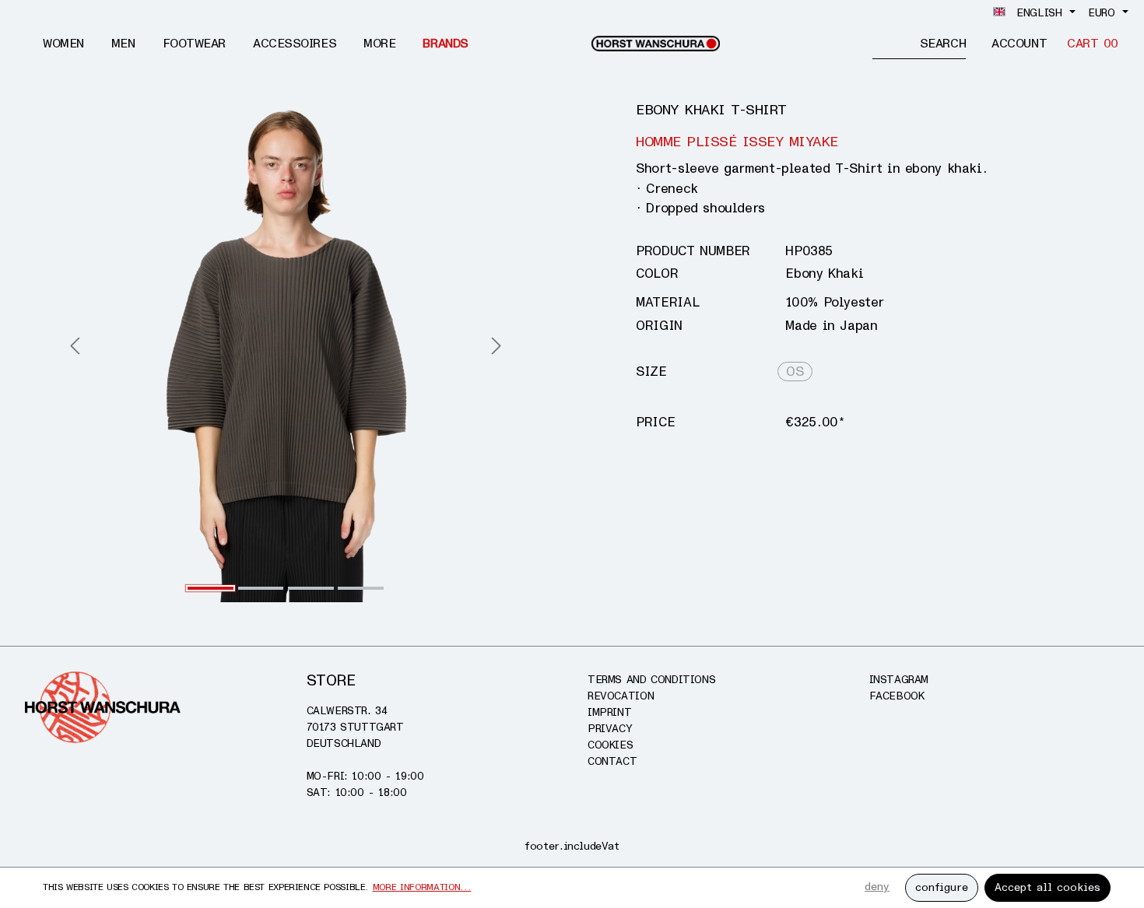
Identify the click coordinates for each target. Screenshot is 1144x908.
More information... (422, 887)
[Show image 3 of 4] (311, 588)
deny (877, 886)
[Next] (496, 347)
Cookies (610, 745)
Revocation (621, 696)
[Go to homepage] (655, 43)
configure (941, 887)
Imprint (609, 712)
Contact (612, 761)
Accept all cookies (1047, 887)
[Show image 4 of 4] (361, 588)
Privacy (610, 728)
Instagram (899, 679)
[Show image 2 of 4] (261, 588)
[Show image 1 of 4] (210, 588)
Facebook (897, 696)
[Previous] (74, 347)
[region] (286, 347)
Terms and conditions (651, 679)
